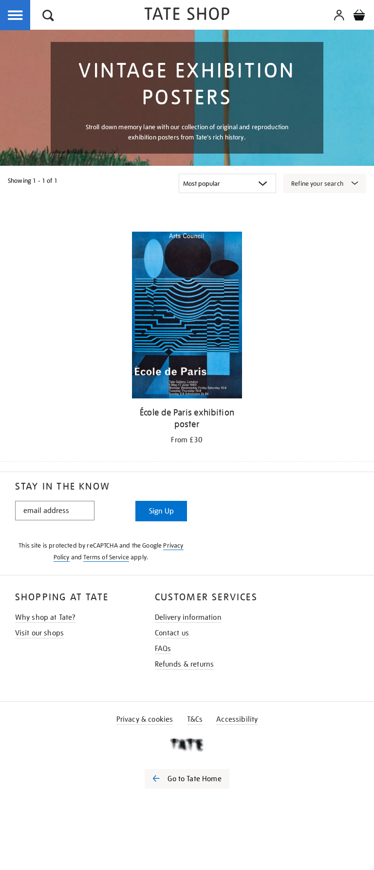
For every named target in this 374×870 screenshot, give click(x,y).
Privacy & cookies (144, 719)
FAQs (163, 648)
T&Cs (195, 719)
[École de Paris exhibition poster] (187, 317)
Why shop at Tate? (45, 617)
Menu (15, 15)
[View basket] (359, 16)
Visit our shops (39, 633)
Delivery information (188, 617)
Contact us (172, 633)
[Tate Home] (187, 744)
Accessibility (237, 719)
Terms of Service (106, 557)
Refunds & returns (184, 664)
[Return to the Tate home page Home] (187, 15)
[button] (48, 17)
